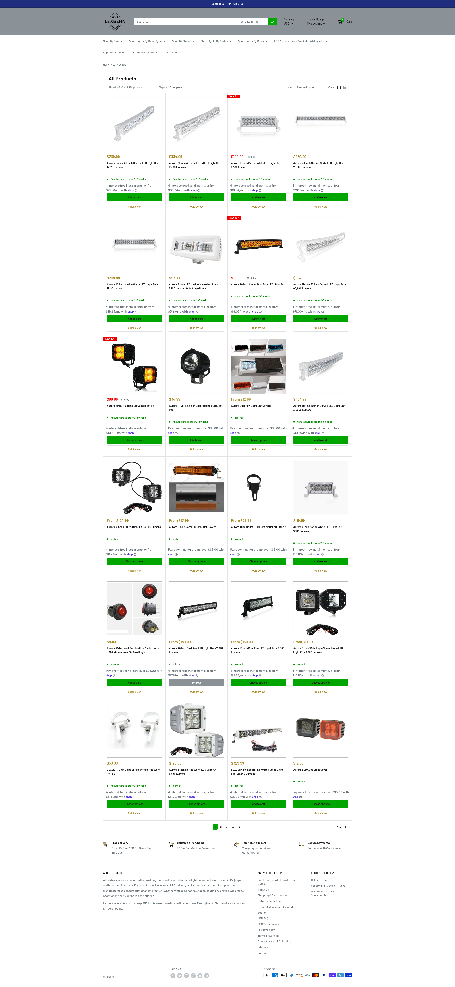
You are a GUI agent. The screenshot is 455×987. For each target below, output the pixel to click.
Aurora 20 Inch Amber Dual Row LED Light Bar (258, 284)
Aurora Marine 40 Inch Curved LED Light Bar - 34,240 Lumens (319, 407)
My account (314, 23)
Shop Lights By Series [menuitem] (214, 41)
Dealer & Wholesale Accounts (276, 906)
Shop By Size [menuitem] (111, 41)
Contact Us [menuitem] (171, 52)
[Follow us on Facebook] (172, 975)
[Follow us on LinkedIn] (206, 975)
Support (263, 952)
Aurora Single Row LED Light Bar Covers (192, 526)
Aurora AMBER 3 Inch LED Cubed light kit (130, 405)
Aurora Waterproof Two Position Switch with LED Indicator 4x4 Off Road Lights (133, 650)
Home (106, 64)
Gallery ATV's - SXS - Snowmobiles (323, 893)
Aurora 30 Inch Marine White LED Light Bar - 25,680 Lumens (319, 165)
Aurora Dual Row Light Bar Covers (251, 405)
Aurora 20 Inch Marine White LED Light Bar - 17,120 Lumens (132, 286)
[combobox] (185, 21)
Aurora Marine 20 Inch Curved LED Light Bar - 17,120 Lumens (133, 165)
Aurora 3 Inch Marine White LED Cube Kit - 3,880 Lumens (193, 771)
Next (339, 827)
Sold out (196, 682)
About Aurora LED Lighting (274, 941)
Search (262, 912)
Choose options (134, 440)
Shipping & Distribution (272, 895)
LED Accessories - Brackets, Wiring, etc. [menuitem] (299, 41)
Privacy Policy (266, 929)
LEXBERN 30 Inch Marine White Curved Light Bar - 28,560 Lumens (257, 771)
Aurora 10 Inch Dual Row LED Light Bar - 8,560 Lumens (257, 650)
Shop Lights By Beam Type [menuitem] (145, 41)
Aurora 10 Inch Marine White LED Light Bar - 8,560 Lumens (256, 165)
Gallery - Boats (320, 879)
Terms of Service (268, 935)
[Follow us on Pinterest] (193, 975)
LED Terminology (268, 924)
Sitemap (263, 947)
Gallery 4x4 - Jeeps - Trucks (328, 885)
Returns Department (270, 901)
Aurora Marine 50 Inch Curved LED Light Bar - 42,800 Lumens (319, 286)
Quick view (134, 206)
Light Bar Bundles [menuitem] (114, 52)
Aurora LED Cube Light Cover (310, 769)
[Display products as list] (344, 87)
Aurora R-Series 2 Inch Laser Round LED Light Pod (196, 407)
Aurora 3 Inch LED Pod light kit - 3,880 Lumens (134, 526)
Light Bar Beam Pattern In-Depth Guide (278, 881)
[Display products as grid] (339, 87)
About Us (263, 889)
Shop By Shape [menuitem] (181, 41)
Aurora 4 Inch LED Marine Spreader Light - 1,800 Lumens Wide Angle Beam (193, 286)
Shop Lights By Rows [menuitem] (251, 41)
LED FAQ (263, 918)
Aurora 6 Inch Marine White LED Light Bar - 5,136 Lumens (318, 529)
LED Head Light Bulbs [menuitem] (145, 52)
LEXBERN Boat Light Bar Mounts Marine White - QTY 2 (134, 771)
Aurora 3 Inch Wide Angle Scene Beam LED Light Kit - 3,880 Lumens (318, 650)
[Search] (272, 21)
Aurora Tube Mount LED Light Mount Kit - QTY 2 (258, 526)
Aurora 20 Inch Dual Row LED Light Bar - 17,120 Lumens (196, 650)
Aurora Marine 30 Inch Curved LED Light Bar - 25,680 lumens (195, 165)
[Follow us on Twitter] (179, 975)
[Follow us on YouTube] (199, 975)
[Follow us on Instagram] (186, 975)
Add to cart (134, 197)
